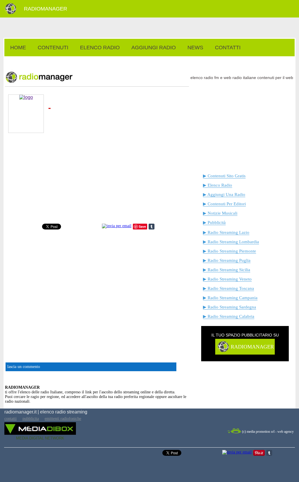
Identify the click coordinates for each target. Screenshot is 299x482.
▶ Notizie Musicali (220, 213)
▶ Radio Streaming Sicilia (226, 269)
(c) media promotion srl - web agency (268, 432)
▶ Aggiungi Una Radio (224, 194)
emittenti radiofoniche (63, 418)
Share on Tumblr (151, 226)
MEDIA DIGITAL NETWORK (40, 438)
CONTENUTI (53, 47)
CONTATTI (228, 47)
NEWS (195, 47)
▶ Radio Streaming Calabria (228, 316)
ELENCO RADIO (100, 47)
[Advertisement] (149, 59)
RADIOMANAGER (45, 9)
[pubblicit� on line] (223, 351)
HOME (18, 47)
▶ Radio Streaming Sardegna (229, 307)
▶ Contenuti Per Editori (224, 203)
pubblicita (30, 418)
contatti (10, 418)
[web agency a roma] (234, 432)
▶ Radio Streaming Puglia (227, 260)
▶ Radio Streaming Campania (230, 297)
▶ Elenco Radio (217, 185)
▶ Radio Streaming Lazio (226, 232)
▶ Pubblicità (214, 222)
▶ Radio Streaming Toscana (228, 288)
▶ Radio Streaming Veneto (227, 279)
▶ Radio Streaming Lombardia (231, 241)
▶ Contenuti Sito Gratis (224, 175)
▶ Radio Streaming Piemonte (229, 251)
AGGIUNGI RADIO (153, 47)
